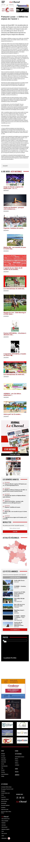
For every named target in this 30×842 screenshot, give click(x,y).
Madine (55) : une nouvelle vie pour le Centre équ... (15, 248)
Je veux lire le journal (15, 454)
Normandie (3, 803)
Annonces (17, 775)
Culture (16, 760)
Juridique (17, 765)
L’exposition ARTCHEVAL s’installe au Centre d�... (15, 354)
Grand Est (3, 797)
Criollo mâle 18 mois (19, 580)
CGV (3, 831)
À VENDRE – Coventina (20, 586)
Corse (2, 795)
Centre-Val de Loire (5, 793)
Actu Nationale (16, 171)
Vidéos (16, 769)
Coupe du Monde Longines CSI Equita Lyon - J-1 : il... (13, 187)
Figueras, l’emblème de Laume (12, 507)
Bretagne (3, 791)
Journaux (4, 825)
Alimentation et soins (19, 756)
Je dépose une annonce (15, 577)
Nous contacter (5, 820)
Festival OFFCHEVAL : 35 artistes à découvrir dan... (15, 333)
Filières (16, 762)
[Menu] (3, 2)
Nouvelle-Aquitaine (5, 805)
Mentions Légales (5, 829)
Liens (3, 835)
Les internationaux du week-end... (14, 288)
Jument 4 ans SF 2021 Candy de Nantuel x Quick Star (19, 594)
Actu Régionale (4, 784)
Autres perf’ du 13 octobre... (12, 414)
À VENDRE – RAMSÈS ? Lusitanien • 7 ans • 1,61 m (19, 617)
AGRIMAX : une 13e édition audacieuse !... (12, 394)
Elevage (16, 751)
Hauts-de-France (5, 799)
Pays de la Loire (4, 809)
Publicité (3, 822)
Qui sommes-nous (6, 818)
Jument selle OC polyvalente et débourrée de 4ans (18, 624)
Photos (16, 772)
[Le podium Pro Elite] (15, 649)
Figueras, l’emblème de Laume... (14, 228)
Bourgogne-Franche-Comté (7, 789)
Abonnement (4, 827)
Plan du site (4, 833)
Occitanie (3, 807)
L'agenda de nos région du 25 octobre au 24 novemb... (13, 268)
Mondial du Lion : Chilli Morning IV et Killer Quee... (15, 313)
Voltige (2, 776)
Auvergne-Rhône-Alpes (6, 787)
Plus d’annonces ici (15, 629)
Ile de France (4, 801)
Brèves (16, 758)
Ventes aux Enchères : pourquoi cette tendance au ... (14, 208)
